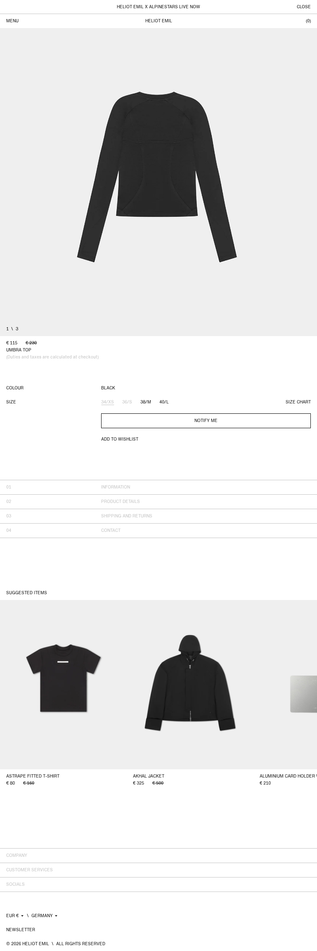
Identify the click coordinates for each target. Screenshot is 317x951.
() (308, 21)
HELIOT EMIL (158, 21)
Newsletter (20, 930)
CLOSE (304, 7)
